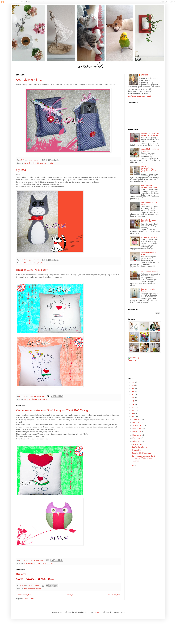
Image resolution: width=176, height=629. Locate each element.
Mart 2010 (136, 438)
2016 (133, 398)
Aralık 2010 (136, 419)
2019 (133, 388)
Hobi (39, 399)
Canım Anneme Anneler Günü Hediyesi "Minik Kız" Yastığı (52, 410)
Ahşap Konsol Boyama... (150, 272)
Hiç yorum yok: (39, 396)
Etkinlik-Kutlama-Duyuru (32, 589)
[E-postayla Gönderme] (43, 160)
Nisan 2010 (136, 435)
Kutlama (21, 574)
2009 (133, 465)
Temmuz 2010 (138, 425)
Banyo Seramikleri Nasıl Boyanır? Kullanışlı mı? (150, 134)
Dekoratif (27, 399)
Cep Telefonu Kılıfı (30, 163)
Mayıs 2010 (137, 432)
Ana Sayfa (70, 595)
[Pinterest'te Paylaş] (57, 160)
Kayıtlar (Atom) (28, 599)
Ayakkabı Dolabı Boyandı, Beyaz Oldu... (149, 186)
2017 (133, 394)
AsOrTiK (145, 75)
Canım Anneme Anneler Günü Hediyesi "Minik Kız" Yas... (143, 457)
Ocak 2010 (136, 444)
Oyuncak (44, 263)
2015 (132, 401)
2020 (133, 385)
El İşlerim (40, 163)
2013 (133, 407)
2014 (133, 404)
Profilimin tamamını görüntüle (140, 96)
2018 (133, 391)
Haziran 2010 (137, 429)
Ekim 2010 (136, 422)
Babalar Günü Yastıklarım (32, 269)
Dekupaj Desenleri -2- (149, 237)
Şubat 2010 (137, 441)
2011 (132, 413)
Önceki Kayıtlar (114, 595)
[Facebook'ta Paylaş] (55, 160)
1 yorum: (37, 160)
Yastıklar (44, 399)
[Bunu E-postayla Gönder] (47, 160)
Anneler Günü (28, 563)
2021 (133, 382)
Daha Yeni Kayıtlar (24, 595)
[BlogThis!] (50, 160)
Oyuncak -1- (23, 170)
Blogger (97, 612)
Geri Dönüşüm (48, 163)
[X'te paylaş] (52, 160)
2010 (133, 416)
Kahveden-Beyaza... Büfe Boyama (148, 221)
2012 (133, 410)
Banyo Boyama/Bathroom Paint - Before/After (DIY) (148, 169)
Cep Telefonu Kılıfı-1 (29, 79)
